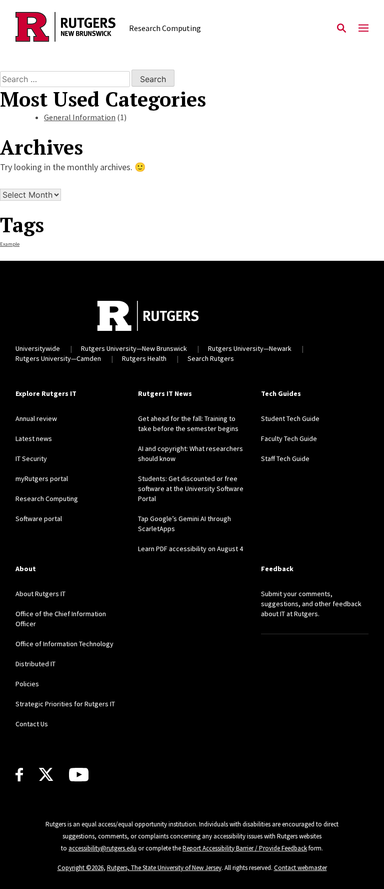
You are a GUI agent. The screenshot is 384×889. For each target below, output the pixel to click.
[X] (46, 774)
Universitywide (38, 348)
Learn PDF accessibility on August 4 (190, 548)
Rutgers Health (144, 358)
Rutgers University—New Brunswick (134, 348)
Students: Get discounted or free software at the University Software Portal (191, 488)
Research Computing (47, 498)
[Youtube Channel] (78, 774)
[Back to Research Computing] (66, 28)
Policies (27, 683)
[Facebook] (19, 774)
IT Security (31, 458)
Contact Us (32, 723)
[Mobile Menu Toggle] (363, 29)
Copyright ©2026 (81, 867)
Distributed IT (36, 663)
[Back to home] (148, 316)
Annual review (36, 418)
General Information (80, 117)
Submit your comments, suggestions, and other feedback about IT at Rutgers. (311, 603)
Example (10, 244)
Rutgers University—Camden (58, 358)
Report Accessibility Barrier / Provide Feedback (244, 848)
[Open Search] (341, 29)
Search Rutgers (211, 358)
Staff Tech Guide (285, 458)
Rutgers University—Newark (250, 348)
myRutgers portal (42, 478)
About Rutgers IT (41, 593)
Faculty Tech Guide (289, 438)
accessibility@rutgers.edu (102, 848)
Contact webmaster (300, 867)
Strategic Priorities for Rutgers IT (65, 703)
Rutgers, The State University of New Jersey (164, 867)
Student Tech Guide (290, 418)
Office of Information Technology (65, 643)
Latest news (34, 438)
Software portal (39, 518)
